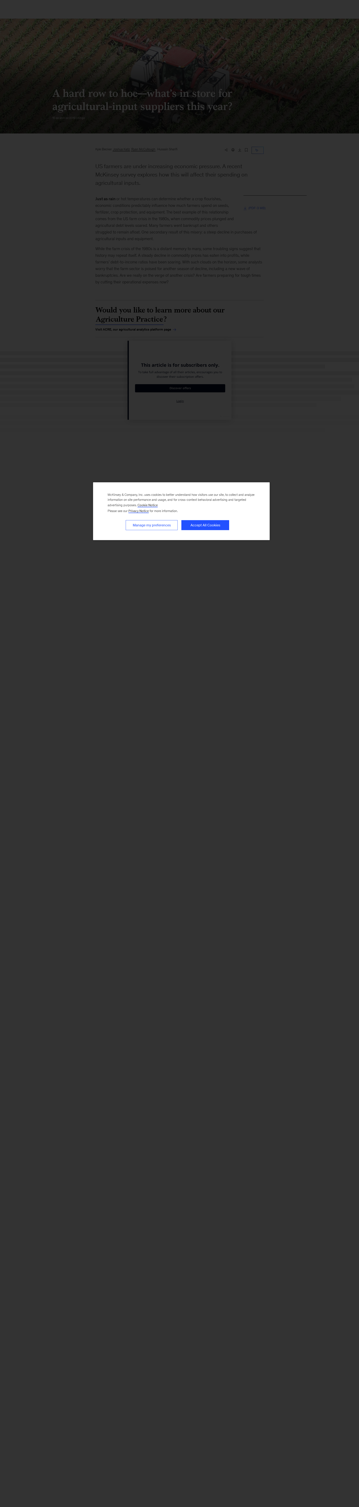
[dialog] (181, 511)
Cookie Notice (148, 505)
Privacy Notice (138, 511)
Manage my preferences (152, 525)
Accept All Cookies (205, 525)
